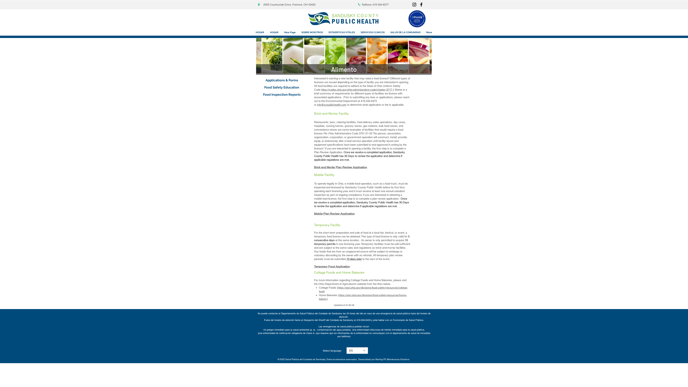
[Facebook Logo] (421, 4)
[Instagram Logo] (414, 4)
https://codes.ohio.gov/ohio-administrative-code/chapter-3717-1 (357, 89)
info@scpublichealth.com (332, 104)
